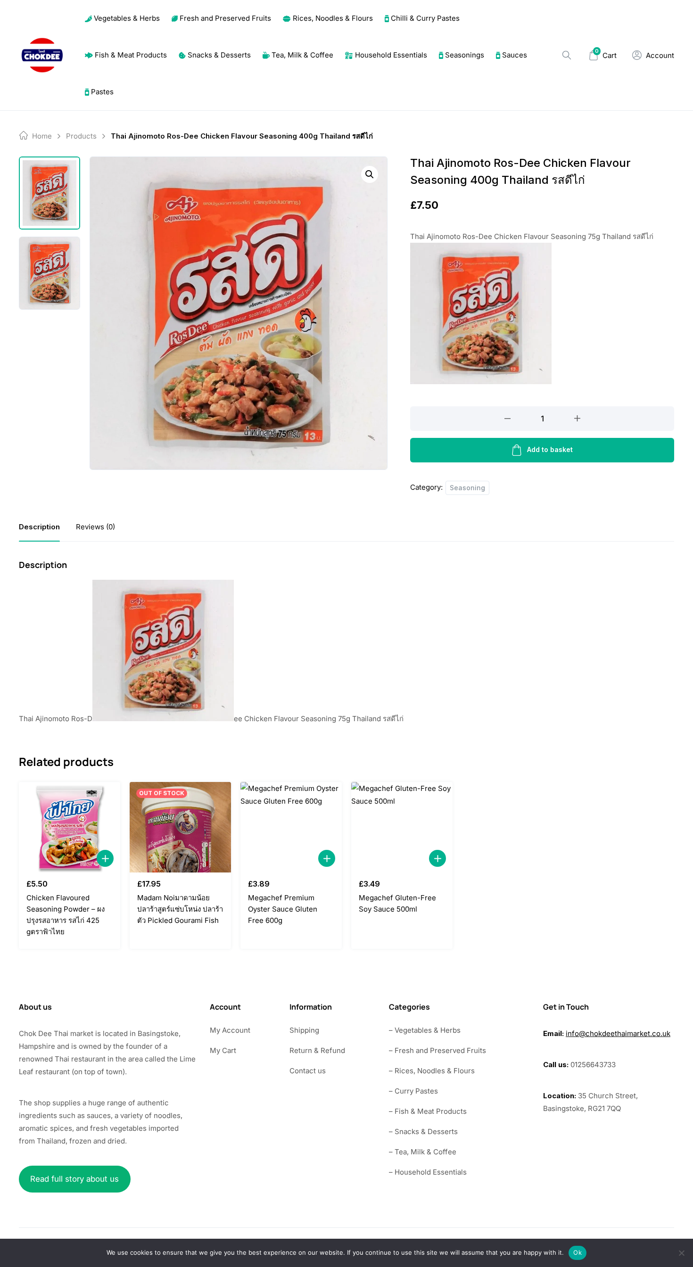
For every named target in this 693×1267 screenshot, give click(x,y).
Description (39, 526)
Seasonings (464, 54)
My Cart (223, 1050)
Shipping (304, 1030)
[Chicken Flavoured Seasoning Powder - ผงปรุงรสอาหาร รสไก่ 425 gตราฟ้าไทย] (69, 827)
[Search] (566, 55)
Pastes (102, 91)
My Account (230, 1030)
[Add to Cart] (105, 858)
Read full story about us (74, 1179)
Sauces (514, 54)
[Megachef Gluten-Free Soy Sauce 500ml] (402, 827)
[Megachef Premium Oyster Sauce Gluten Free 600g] (291, 827)
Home (42, 136)
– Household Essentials (428, 1172)
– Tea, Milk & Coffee (422, 1151)
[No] (681, 1253)
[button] (369, 174)
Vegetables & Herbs (127, 18)
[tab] (39, 527)
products (81, 136)
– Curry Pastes (413, 1090)
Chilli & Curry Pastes (425, 18)
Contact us (307, 1070)
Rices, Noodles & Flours (333, 18)
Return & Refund (317, 1050)
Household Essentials (391, 54)
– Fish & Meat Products (428, 1111)
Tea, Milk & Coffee (302, 54)
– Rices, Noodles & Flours (432, 1070)
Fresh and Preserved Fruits (225, 18)
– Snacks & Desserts (423, 1131)
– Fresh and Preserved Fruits (437, 1050)
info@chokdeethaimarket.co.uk (618, 1033)
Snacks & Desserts (219, 54)
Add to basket (550, 449)
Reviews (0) (95, 526)
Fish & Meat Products (131, 54)
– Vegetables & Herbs (425, 1030)
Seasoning (467, 488)
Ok (577, 1252)
